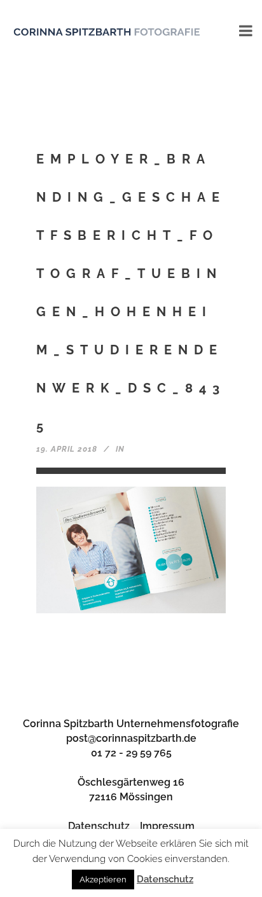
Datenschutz (99, 826)
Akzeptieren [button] (103, 879)
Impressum (167, 826)
